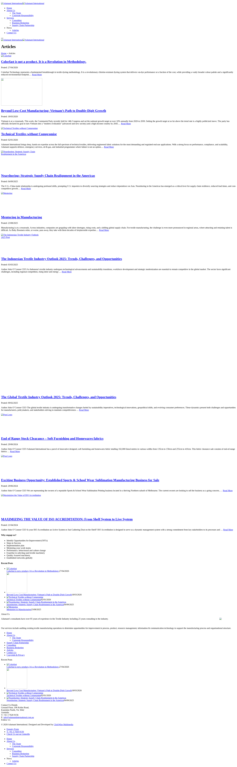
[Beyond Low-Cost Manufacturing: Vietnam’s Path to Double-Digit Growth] (121, 582)
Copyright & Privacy (16, 655)
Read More (37, 74)
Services (10, 18)
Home (9, 8)
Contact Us (11, 33)
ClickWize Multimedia (63, 724)
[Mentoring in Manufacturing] (121, 607)
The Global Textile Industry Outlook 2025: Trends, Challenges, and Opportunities (58, 397)
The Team (16, 13)
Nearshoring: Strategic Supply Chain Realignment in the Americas (48, 175)
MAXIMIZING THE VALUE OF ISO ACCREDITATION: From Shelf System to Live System (67, 519)
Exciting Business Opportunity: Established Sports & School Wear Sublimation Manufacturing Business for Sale (80, 480)
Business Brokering (20, 23)
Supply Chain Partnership (23, 25)
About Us (11, 10)
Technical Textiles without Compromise (29, 134)
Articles (15, 30)
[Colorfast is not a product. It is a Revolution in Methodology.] (121, 568)
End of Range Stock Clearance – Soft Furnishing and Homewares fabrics (52, 438)
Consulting (17, 20)
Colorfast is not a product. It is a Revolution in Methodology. (43, 61)
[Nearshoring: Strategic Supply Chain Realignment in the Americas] (121, 602)
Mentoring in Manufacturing (21, 217)
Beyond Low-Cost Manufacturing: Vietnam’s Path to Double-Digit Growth (53, 110)
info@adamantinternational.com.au (19, 717)
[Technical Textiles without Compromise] (121, 597)
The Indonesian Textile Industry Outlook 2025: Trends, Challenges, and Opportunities (61, 259)
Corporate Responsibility (23, 15)
